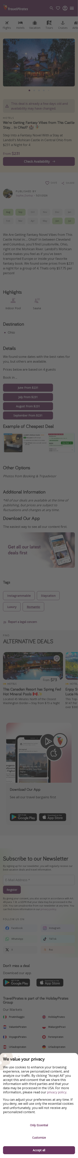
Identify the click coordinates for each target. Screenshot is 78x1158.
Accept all (39, 1150)
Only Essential (39, 1125)
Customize (39, 1137)
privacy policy (56, 1092)
